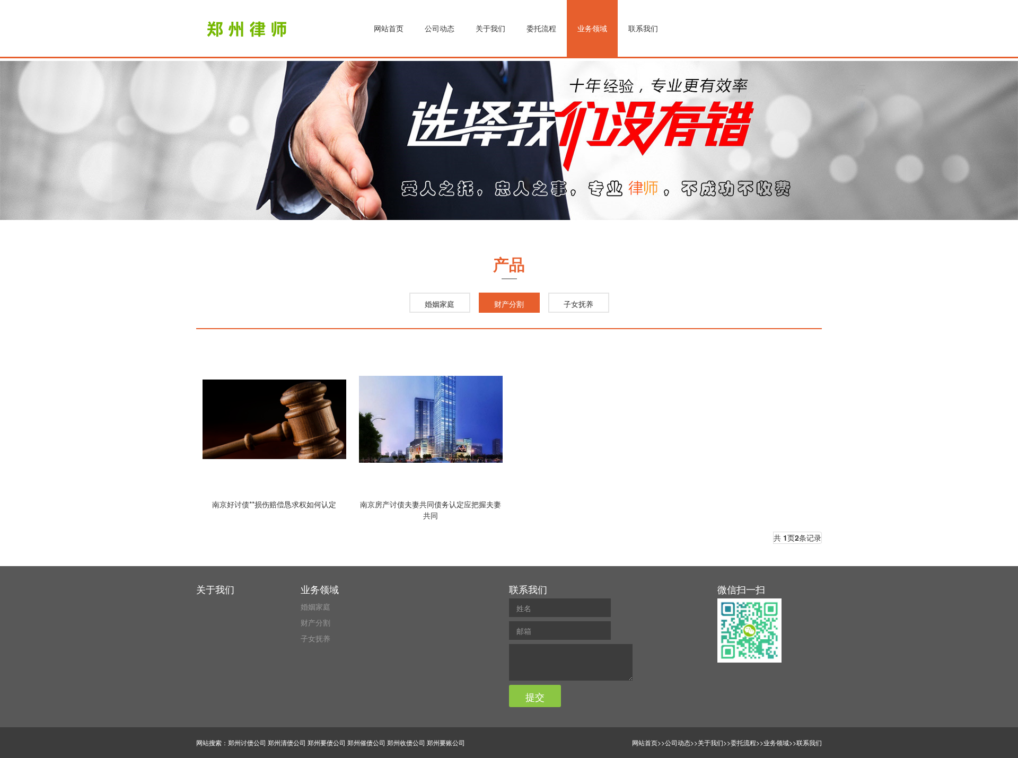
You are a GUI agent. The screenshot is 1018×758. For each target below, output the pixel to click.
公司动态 (439, 28)
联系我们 (643, 28)
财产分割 (509, 303)
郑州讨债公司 (247, 742)
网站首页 (388, 28)
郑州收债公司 (406, 742)
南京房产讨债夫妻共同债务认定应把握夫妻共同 (430, 510)
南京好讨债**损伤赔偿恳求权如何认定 (274, 504)
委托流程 (541, 28)
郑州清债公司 (287, 742)
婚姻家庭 (439, 303)
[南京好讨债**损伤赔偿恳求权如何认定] (274, 419)
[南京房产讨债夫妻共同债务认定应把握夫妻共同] (431, 419)
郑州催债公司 (366, 742)
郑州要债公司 (327, 742)
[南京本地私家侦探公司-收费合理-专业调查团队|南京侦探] (248, 29)
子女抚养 (578, 303)
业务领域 (592, 28)
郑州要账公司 (446, 742)
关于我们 (490, 28)
